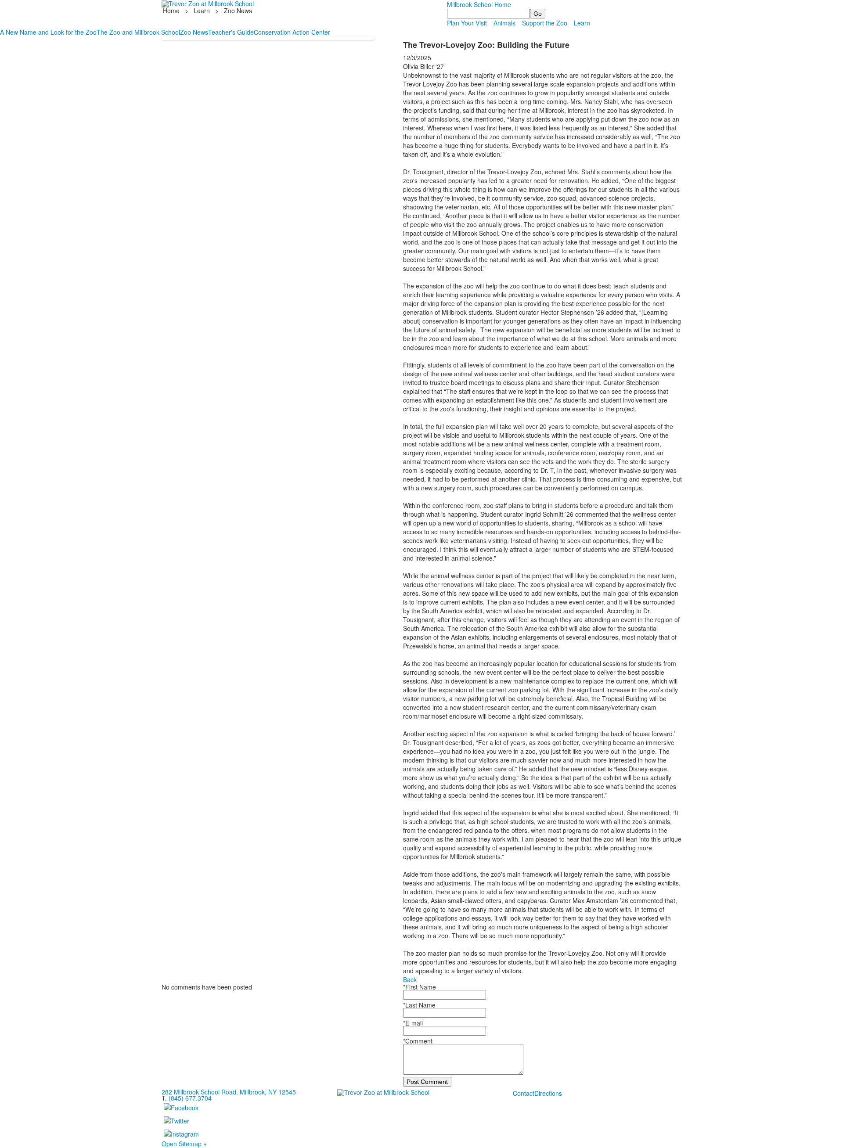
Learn (202, 10)
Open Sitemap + (184, 1143)
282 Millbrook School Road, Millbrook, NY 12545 (229, 1091)
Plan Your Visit (467, 22)
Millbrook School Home (479, 4)
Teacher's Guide (231, 32)
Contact (523, 1093)
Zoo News (194, 32)
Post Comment (427, 1081)
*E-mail (413, 1022)
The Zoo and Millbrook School (138, 32)
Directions (548, 1093)
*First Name (419, 986)
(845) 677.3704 (190, 1098)
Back (410, 979)
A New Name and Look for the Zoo (48, 32)
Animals (504, 22)
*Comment (417, 1040)
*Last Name (419, 1004)
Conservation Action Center (292, 32)
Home (172, 10)
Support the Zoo (544, 22)
